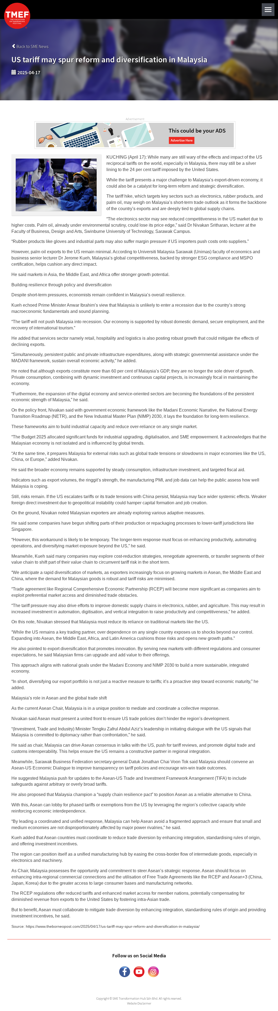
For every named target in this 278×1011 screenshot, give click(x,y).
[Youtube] (139, 971)
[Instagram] (153, 971)
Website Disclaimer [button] (139, 1003)
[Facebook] (124, 971)
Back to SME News (32, 46)
